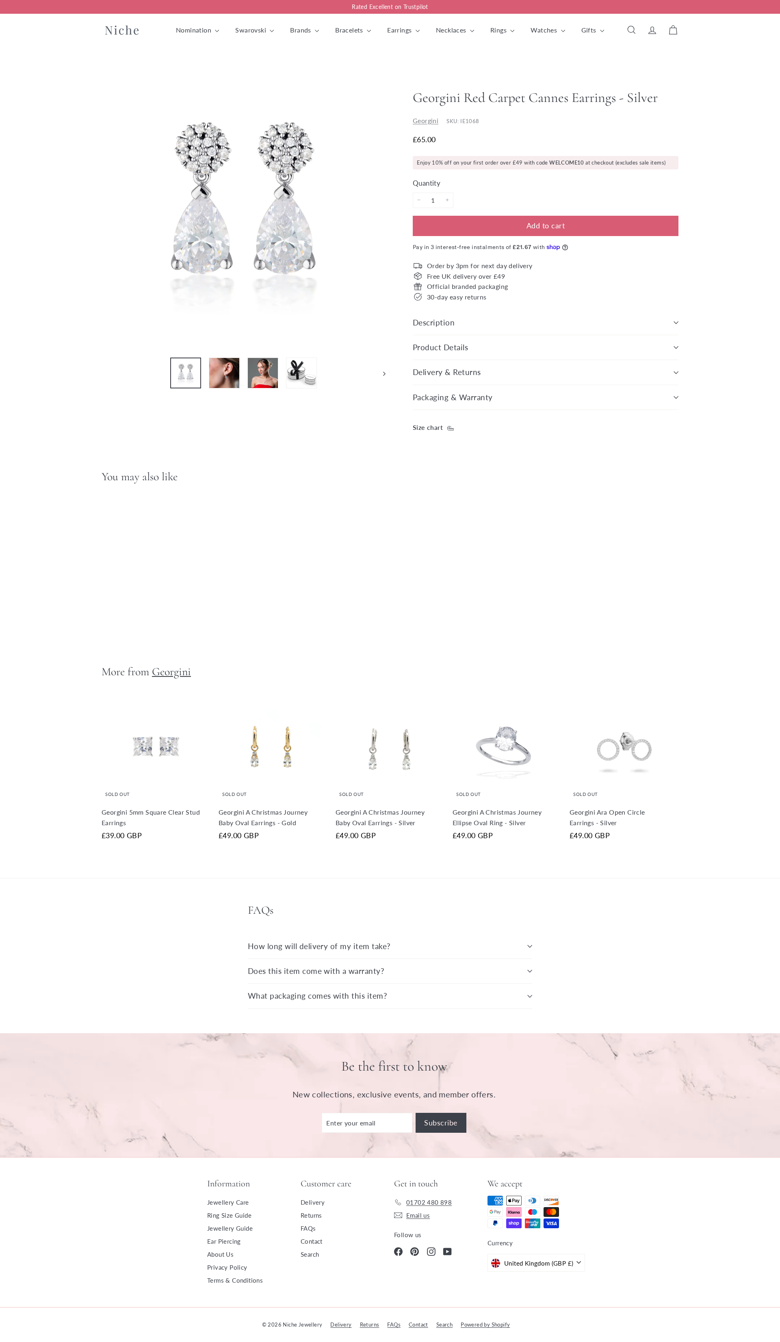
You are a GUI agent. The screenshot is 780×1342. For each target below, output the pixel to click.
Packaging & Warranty (453, 397)
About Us (220, 1254)
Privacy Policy (227, 1267)
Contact (312, 1241)
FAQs (308, 1228)
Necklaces (452, 30)
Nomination (194, 30)
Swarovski (251, 30)
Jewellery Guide (230, 1228)
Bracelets (350, 30)
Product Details (440, 347)
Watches (545, 30)
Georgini (425, 120)
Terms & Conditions (235, 1280)
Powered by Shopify (485, 1324)
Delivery (313, 1202)
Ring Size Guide (229, 1215)
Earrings (400, 30)
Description (434, 322)
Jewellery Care (228, 1202)
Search (310, 1254)
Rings (499, 30)
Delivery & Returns (447, 372)
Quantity (426, 182)
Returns (311, 1215)
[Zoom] (244, 209)
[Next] (380, 373)
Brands (301, 30)
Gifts (589, 30)
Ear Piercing (224, 1241)
